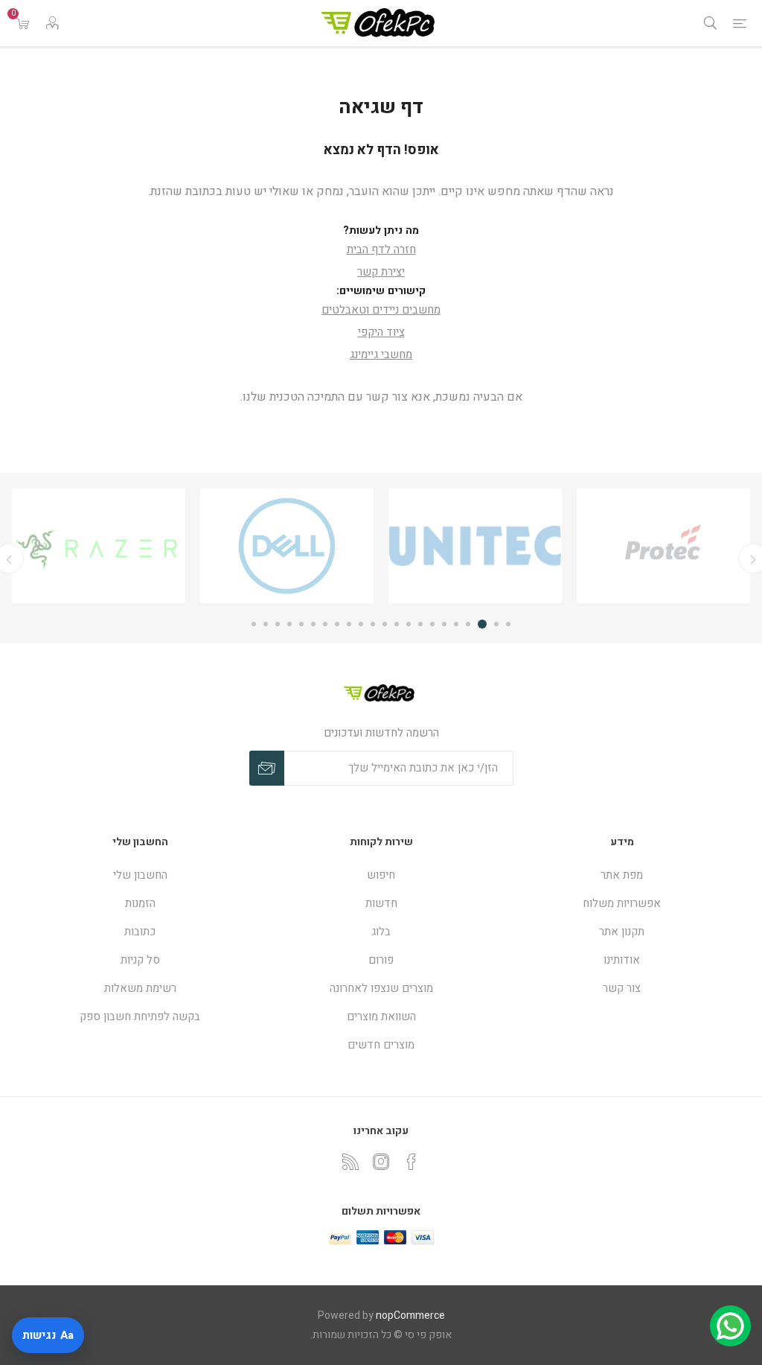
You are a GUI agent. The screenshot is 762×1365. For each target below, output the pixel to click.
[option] (558, 546)
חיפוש (381, 875)
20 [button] (277, 624)
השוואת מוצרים (381, 1016)
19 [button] (289, 624)
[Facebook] (411, 1162)
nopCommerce (410, 1315)
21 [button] (265, 624)
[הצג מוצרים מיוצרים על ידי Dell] (370, 546)
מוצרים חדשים (381, 1045)
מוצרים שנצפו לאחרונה (381, 988)
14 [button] (349, 624)
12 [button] (373, 624)
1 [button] (508, 624)
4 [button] (470, 624)
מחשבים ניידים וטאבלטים (381, 310)
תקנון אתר (621, 931)
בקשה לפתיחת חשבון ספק (140, 1016)
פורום (381, 960)
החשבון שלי (140, 875)
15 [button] (337, 624)
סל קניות (140, 960)
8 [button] (420, 624)
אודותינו (621, 960)
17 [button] (313, 624)
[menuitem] (621, 875)
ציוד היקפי (381, 332)
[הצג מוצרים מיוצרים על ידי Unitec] (558, 546)
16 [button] (325, 624)
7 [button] (432, 624)
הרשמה (266, 768)
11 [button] (384, 624)
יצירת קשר (381, 272)
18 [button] (301, 624)
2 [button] (496, 624)
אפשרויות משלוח (622, 903)
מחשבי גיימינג (381, 354)
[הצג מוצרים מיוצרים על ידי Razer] (182, 546)
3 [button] (484, 624)
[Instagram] (381, 1162)
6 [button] (444, 624)
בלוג (381, 931)
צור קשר (622, 988)
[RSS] (350, 1162)
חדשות (381, 903)
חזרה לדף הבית (381, 249)
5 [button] (456, 624)
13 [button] (361, 624)
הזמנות (140, 903)
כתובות (140, 931)
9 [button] (408, 624)
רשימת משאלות (140, 988)
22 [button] (254, 624)
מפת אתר (622, 875)
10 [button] (396, 624)
